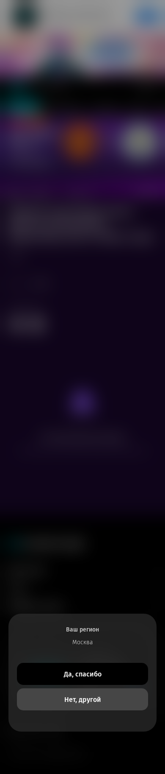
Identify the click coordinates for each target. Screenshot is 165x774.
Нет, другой (82, 700)
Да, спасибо (83, 674)
